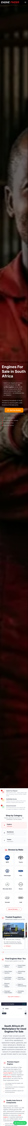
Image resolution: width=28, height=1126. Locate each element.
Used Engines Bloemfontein (8, 978)
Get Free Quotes (15, 410)
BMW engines (7, 1076)
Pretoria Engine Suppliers (21, 966)
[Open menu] (25, 2)
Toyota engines (8, 1073)
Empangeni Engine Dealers (8, 991)
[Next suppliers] (24, 937)
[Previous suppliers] (4, 937)
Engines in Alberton (7, 966)
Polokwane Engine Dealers (21, 978)
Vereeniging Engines (21, 991)
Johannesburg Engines (21, 972)
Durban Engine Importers (8, 972)
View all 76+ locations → (14, 996)
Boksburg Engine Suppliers (6, 985)
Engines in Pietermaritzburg (22, 985)
